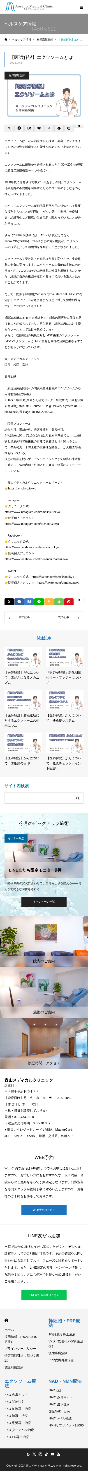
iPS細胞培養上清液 (62, 1334)
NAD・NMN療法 (65, 1381)
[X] (34, 1454)
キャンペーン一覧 (44, 901)
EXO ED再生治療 (17, 1437)
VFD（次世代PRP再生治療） (66, 1343)
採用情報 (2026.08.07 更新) (21, 1339)
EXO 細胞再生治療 (18, 1409)
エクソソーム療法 (20, 1383)
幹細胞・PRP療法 (64, 1323)
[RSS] (58, 1454)
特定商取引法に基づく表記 (22, 1358)
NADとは (55, 1390)
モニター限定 (16, 838)
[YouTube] (52, 1454)
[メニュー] (81, 7)
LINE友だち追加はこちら (44, 1295)
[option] (44, 862)
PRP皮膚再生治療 (61, 1360)
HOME (6, 1320)
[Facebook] (28, 1454)
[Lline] (39, 128)
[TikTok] (46, 1454)
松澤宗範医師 (17, 75)
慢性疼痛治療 (58, 1353)
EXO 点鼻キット (16, 1395)
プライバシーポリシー (20, 1348)
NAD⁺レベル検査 (60, 1418)
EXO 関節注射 (15, 1402)
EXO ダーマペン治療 (19, 1430)
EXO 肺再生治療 (16, 1416)
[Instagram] (40, 1454)
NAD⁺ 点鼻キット (61, 1397)
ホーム (9, 1330)
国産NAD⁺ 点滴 (59, 1411)
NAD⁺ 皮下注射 (59, 1404)
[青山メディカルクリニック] (29, 6)
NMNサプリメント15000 (66, 1425)
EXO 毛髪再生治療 (18, 1423)
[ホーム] (6, 39)
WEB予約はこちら (44, 1210)
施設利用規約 (14, 1367)
